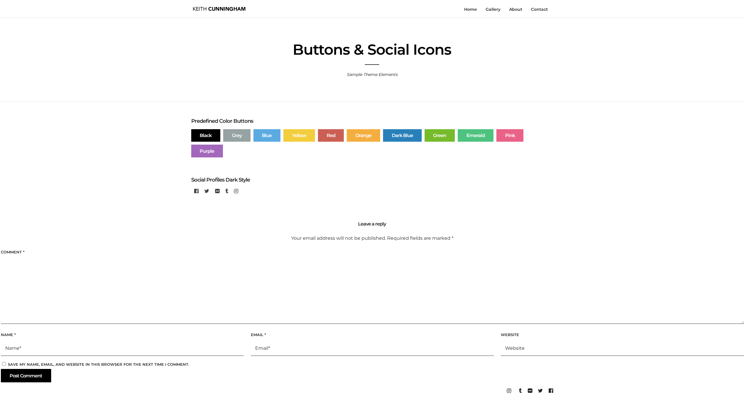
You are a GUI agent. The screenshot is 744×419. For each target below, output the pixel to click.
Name (8, 334)
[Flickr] (217, 191)
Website (510, 334)
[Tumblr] (226, 191)
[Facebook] (196, 191)
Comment (12, 252)
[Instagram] (236, 191)
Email (258, 334)
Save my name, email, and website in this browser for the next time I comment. (98, 364)
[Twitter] (206, 191)
